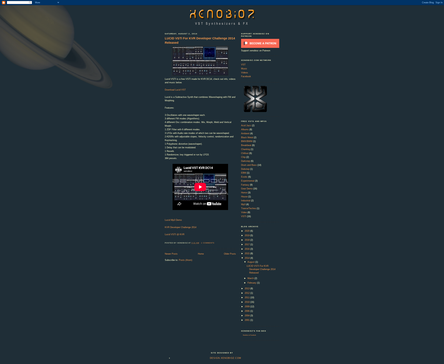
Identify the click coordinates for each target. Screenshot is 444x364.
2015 (247, 253)
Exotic (244, 176)
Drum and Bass (249, 165)
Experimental (247, 180)
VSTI (243, 216)
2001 (247, 320)
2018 (247, 240)
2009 (247, 306)
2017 (247, 244)
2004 (247, 315)
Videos (244, 72)
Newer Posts (171, 253)
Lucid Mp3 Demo (173, 220)
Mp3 (243, 204)
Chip (243, 157)
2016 (247, 249)
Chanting (245, 149)
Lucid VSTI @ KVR (174, 234)
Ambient (245, 133)
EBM (243, 173)
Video (244, 212)
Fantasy (245, 184)
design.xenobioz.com (225, 358)
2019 (247, 235)
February (252, 282)
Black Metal (247, 137)
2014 (247, 258)
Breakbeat (246, 145)
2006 (247, 311)
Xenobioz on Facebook (249, 335)
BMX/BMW (246, 141)
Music (244, 68)
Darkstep (245, 161)
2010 (247, 302)
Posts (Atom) (185, 260)
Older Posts (230, 253)
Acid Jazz (246, 125)
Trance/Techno (248, 208)
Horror (244, 192)
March (250, 278)
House (244, 196)
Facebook (246, 76)
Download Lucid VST (175, 89)
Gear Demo (247, 188)
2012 (247, 293)
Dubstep (245, 169)
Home (201, 253)
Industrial (245, 200)
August (251, 262)
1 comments (207, 243)
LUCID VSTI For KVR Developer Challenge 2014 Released (200, 40)
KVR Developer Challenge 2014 (180, 227)
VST (243, 64)
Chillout (245, 153)
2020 (247, 231)
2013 (247, 288)
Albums (245, 129)
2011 (247, 297)
